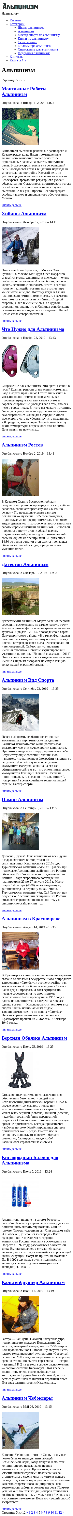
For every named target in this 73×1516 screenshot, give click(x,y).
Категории (17, 24)
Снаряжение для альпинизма (38, 49)
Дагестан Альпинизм (25, 564)
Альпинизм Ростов (22, 444)
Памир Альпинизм (22, 799)
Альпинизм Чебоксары (27, 1398)
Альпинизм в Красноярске (31, 918)
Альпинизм (26, 31)
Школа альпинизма (31, 27)
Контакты (16, 56)
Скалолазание (27, 42)
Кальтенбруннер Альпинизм (33, 1282)
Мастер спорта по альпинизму (39, 35)
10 (52, 1512)
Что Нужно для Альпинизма (33, 329)
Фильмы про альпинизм (34, 45)
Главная (15, 20)
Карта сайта (18, 60)
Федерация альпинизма (34, 53)
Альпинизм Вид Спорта (28, 680)
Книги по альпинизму (33, 38)
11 (56, 1512)
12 (60, 1512)
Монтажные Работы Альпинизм (24, 91)
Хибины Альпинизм (24, 213)
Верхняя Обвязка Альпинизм (34, 1038)
